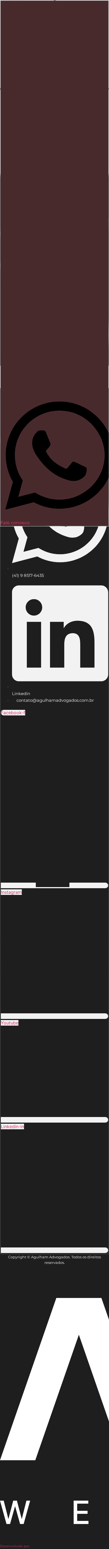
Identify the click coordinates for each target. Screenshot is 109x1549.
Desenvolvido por (15, 1546)
